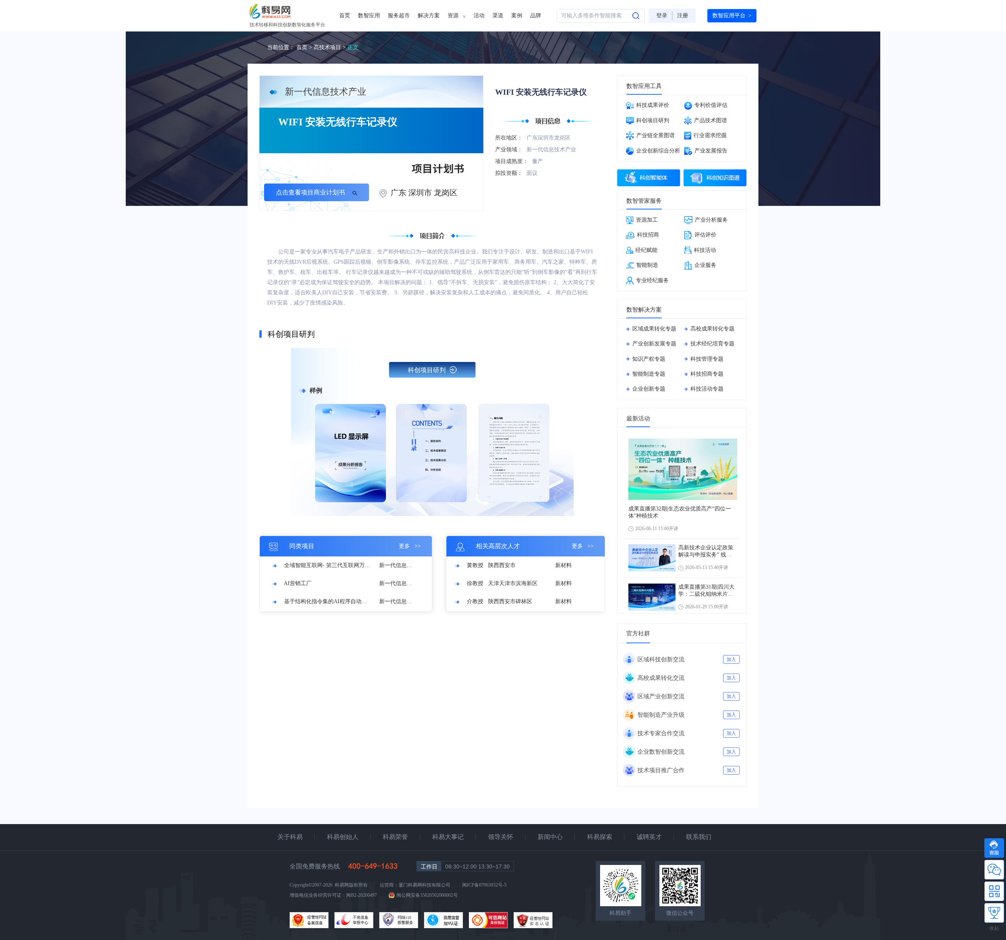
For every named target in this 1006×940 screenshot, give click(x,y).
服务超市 (399, 15)
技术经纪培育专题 (712, 344)
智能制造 (647, 265)
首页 (344, 15)
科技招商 (648, 235)
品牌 (535, 15)
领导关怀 (500, 837)
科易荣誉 (395, 837)
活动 (479, 15)
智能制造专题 (648, 374)
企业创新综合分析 (658, 151)
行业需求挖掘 (710, 135)
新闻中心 (550, 837)
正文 (352, 47)
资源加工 (647, 220)
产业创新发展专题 (654, 344)
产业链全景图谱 (655, 135)
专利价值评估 (710, 105)
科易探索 (599, 837)
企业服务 (705, 265)
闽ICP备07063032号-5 (484, 885)
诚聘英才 (649, 837)
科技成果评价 (652, 105)
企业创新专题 (648, 389)
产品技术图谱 (710, 120)
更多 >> (410, 546)
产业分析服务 (711, 220)
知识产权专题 (648, 359)
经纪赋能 (646, 250)
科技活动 (705, 250)
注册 (682, 15)
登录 (661, 15)
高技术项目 (327, 47)
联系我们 (698, 837)
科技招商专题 (706, 374)
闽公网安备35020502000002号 (427, 895)
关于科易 (290, 837)
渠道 (497, 15)
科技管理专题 (706, 359)
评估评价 (705, 235)
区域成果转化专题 (654, 329)
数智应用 (369, 15)
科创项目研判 (427, 370)
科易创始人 (342, 837)
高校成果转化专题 (712, 329)
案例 (516, 15)
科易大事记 (448, 837)
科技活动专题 (706, 389)
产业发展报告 (710, 151)
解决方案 (429, 15)
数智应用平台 (731, 15)
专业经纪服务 (652, 280)
